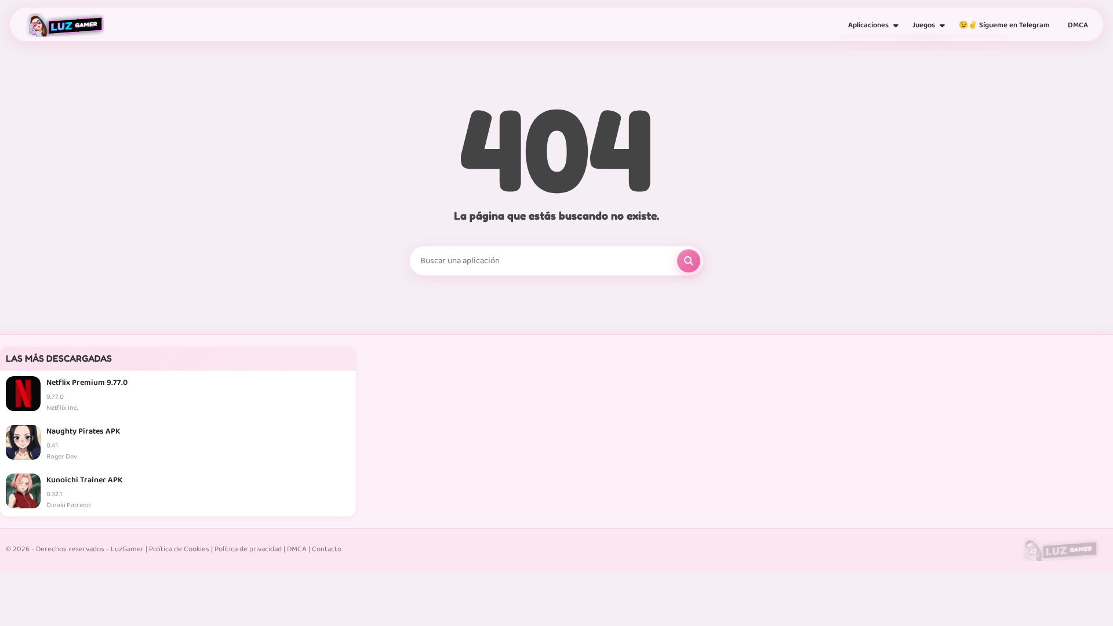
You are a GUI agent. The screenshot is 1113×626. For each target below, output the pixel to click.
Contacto (326, 549)
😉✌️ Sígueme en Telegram (1004, 25)
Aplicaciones (868, 25)
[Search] (688, 260)
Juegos (923, 25)
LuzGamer (127, 549)
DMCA (1078, 25)
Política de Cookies (179, 549)
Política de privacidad (248, 549)
